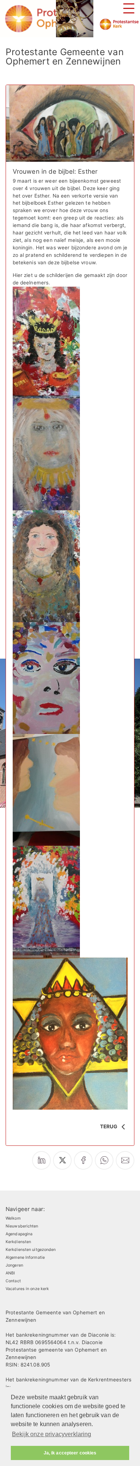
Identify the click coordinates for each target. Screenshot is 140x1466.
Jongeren (14, 1265)
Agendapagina (19, 1234)
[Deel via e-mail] (125, 1160)
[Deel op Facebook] (83, 1160)
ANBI (10, 1273)
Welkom (13, 1218)
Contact (13, 1281)
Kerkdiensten (18, 1241)
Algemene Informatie (25, 1257)
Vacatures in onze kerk (27, 1288)
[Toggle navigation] (128, 8)
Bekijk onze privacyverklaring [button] (51, 1434)
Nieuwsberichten (22, 1226)
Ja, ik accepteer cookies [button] (70, 1453)
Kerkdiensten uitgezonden (31, 1249)
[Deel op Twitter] (62, 1160)
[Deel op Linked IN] (41, 1160)
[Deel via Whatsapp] (104, 1160)
